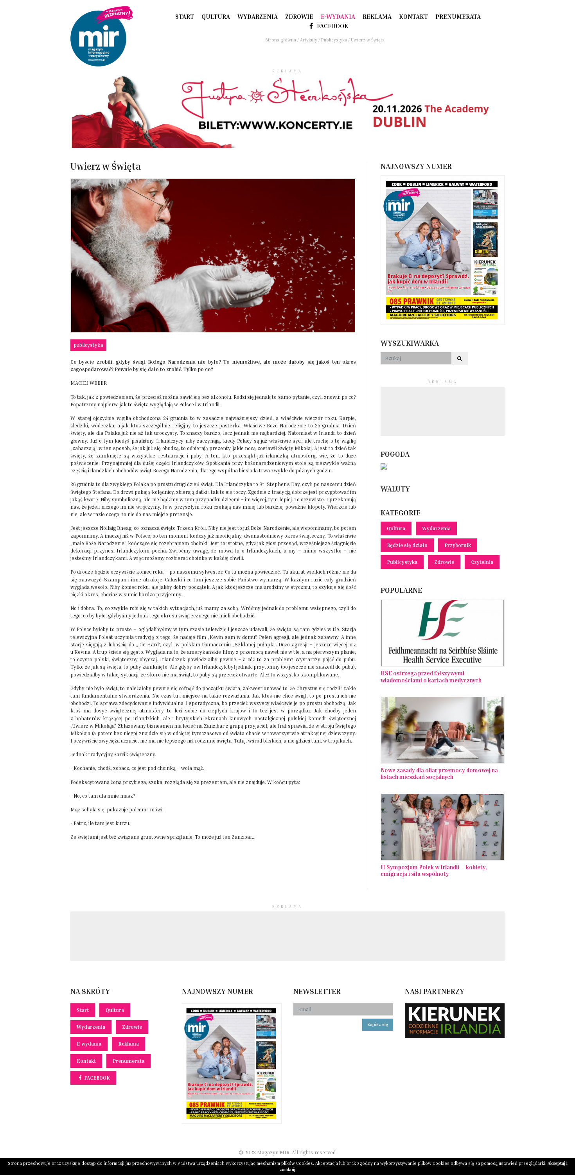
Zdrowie (299, 16)
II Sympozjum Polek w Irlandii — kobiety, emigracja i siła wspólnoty (434, 870)
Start (184, 16)
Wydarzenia (257, 16)
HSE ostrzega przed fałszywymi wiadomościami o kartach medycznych (431, 676)
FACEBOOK (332, 26)
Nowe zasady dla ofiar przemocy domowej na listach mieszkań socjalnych (439, 773)
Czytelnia (482, 562)
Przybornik (457, 545)
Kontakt (413, 16)
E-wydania (338, 16)
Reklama (377, 16)
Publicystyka (88, 345)
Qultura (215, 16)
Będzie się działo (407, 545)
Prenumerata (458, 16)
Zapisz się (377, 1024)
